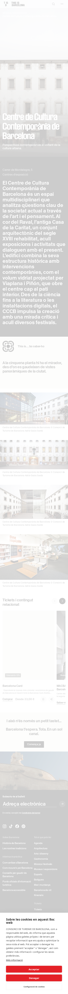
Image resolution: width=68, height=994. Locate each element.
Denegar (34, 978)
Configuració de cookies (34, 986)
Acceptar (34, 969)
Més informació (14, 960)
